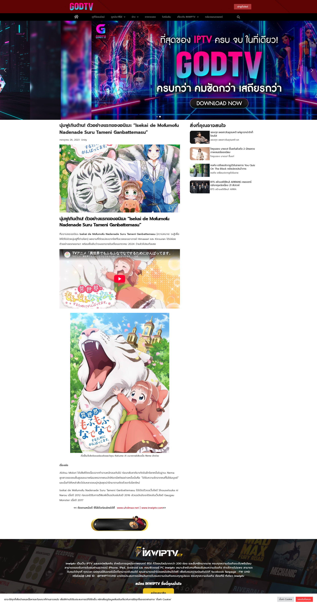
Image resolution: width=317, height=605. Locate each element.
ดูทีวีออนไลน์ (98, 17)
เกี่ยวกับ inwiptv (186, 17)
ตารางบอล (150, 17)
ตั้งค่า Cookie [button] (285, 599)
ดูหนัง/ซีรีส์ (116, 17)
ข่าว (133, 17)
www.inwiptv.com (152, 508)
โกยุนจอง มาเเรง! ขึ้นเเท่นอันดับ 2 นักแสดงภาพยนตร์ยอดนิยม (232, 150)
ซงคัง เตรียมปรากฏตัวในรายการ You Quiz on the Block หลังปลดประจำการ (232, 167)
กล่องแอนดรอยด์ (214, 17)
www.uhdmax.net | (129, 508)
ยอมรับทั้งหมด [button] (304, 599)
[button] (238, 17)
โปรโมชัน (166, 17)
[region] (158, 70)
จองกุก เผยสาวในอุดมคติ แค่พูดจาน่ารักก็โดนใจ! (231, 134)
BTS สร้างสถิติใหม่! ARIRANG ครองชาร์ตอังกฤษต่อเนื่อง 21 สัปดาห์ (230, 183)
